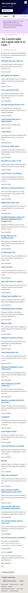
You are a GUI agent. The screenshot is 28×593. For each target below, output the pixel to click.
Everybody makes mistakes (11, 309)
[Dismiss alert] (25, 2)
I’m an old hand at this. (10, 90)
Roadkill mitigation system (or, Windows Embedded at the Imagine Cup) (13, 219)
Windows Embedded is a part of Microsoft (12, 368)
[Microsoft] (14, 16)
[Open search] (21, 16)
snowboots (5, 417)
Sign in (25, 16)
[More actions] (25, 35)
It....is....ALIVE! (6, 552)
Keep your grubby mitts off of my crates (12, 401)
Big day (4, 461)
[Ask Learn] (23, 35)
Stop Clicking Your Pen (10, 352)
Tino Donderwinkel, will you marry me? (12, 522)
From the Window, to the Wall (12, 446)
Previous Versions (14, 584)
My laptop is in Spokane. (10, 75)
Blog (21, 584)
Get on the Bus (6, 267)
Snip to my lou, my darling (11, 173)
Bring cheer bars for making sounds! (9, 237)
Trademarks (4, 591)
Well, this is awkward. (9, 475)
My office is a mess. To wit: (11, 161)
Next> (2, 566)
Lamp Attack (6, 132)
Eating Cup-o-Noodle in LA (11, 296)
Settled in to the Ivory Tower (12, 338)
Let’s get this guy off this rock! (12, 105)
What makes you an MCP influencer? (10, 385)
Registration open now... (10, 202)
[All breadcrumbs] (2, 35)
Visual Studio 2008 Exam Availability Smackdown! (10, 507)
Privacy (10, 586)
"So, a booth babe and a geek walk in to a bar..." (12, 34)
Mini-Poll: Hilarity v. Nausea (12, 281)
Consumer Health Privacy (7, 588)
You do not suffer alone (10, 146)
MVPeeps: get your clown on (12, 61)
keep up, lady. (6, 323)
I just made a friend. (9, 431)
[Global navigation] (1, 16)
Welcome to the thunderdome (12, 188)
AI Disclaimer (4, 584)
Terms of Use (20, 588)
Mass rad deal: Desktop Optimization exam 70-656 (11, 491)
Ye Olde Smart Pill (8, 252)
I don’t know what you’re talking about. (11, 120)
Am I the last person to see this (13, 538)
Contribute (4, 586)
